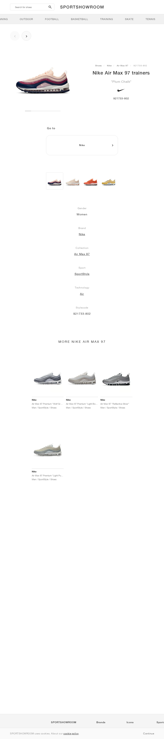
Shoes (98, 65)
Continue (148, 733)
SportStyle (82, 273)
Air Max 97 (122, 65)
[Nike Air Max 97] (54, 181)
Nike (109, 65)
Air (82, 293)
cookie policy (71, 733)
